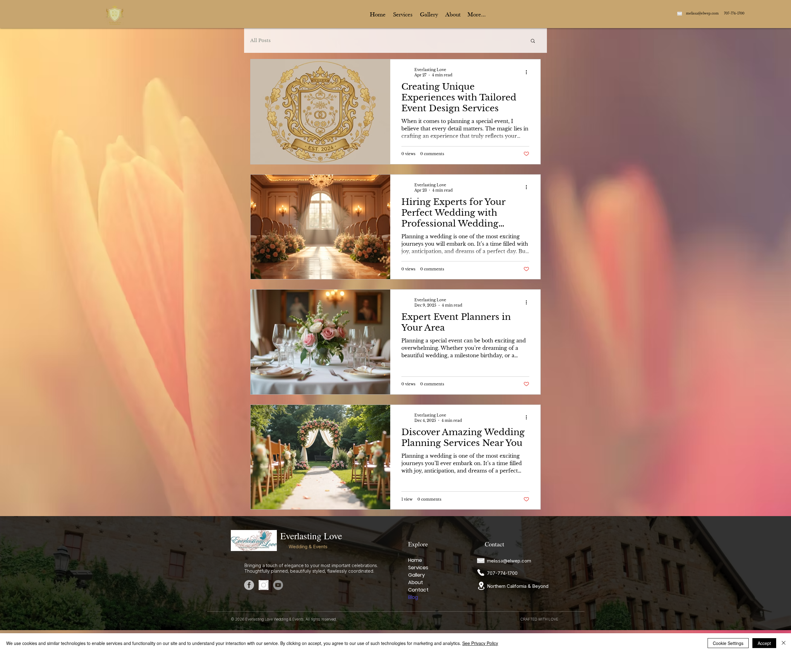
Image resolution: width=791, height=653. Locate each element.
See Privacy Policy (480, 643)
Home (415, 560)
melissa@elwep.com (509, 561)
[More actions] (528, 72)
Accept (764, 643)
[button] (533, 41)
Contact (418, 589)
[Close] (783, 643)
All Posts (260, 40)
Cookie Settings (728, 643)
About (415, 582)
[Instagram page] (264, 585)
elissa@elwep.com (702, 13)
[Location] (481, 585)
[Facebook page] (249, 585)
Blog (413, 597)
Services (418, 567)
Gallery (416, 575)
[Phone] (480, 572)
